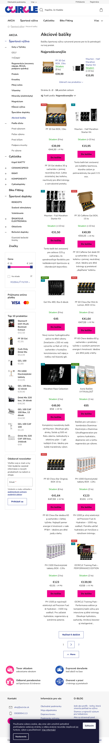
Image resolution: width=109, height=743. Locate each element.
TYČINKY (16, 58)
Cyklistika (15, 156)
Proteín (15, 74)
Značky (13, 246)
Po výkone (16, 150)
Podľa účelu (17, 123)
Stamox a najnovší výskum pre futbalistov (86, 713)
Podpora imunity (19, 145)
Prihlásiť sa (17, 501)
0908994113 (21, 713)
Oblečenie (17, 226)
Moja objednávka (49, 710)
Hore (72, 654)
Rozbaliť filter (19, 282)
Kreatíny (16, 79)
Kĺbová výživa (18, 106)
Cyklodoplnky (18, 184)
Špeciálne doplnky (21, 112)
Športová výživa (19, 41)
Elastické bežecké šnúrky (20, 239)
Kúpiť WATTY (18, 162)
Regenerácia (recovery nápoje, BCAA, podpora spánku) (23, 66)
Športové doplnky (20, 196)
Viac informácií (49, 729)
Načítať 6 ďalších (71, 634)
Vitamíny (16, 90)
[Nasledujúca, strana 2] (71, 644)
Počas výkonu (18, 134)
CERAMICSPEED (20, 167)
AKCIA (13, 35)
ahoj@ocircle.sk (21, 707)
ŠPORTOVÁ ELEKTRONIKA (19, 220)
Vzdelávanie (18, 213)
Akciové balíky (19, 117)
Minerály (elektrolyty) (22, 95)
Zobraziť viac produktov (70, 82)
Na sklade (22, 276)
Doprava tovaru (48, 714)
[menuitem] (11, 20)
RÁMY (15, 173)
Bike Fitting (16, 190)
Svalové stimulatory (21, 207)
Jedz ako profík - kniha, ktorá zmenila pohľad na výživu (87, 707)
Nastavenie (20, 736)
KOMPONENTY (19, 178)
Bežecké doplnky (20, 232)
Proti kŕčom (17, 139)
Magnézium (17, 101)
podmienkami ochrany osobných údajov (17, 493)
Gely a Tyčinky (19, 47)
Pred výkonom (18, 128)
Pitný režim (17, 85)
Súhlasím (89, 725)
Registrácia (94, 2)
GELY (14, 52)
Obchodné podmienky (17, 2)
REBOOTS (17, 202)
